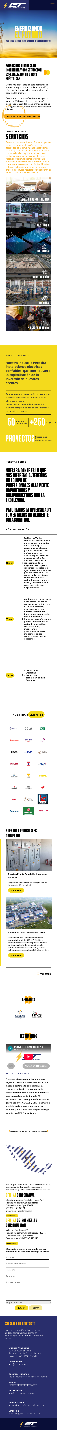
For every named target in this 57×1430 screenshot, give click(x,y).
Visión (9, 619)
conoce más (16, 890)
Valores (10, 675)
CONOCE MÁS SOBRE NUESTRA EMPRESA (22, 116)
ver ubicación (11, 1215)
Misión (9, 562)
